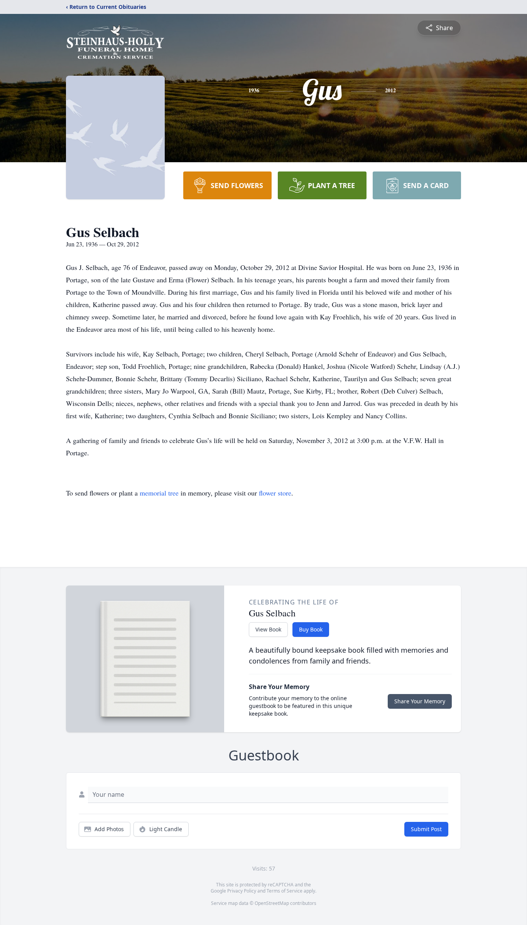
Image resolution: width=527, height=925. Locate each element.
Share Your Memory (419, 701)
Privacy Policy (241, 891)
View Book (268, 629)
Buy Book (311, 629)
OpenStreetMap (272, 903)
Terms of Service (284, 891)
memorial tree (159, 492)
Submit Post (426, 829)
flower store (275, 492)
